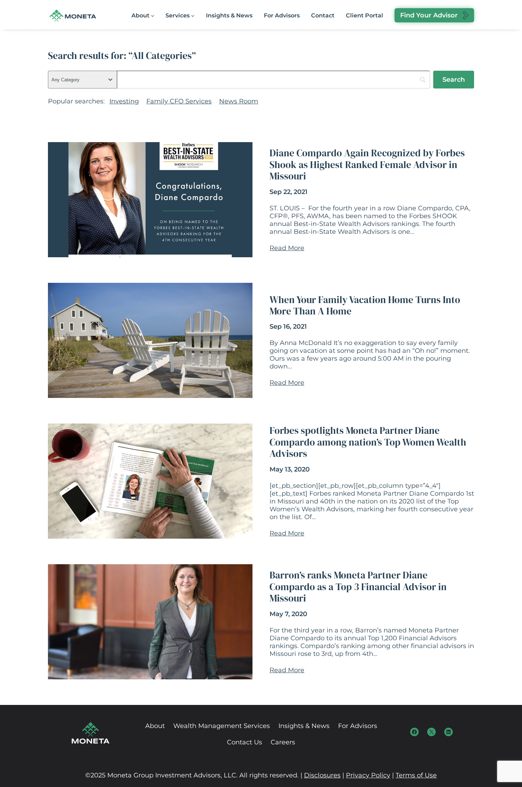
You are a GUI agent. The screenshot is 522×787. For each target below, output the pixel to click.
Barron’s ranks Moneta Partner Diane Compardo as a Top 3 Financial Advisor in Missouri (358, 587)
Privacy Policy (368, 775)
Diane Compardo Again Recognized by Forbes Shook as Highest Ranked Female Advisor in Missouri (367, 164)
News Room (238, 101)
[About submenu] (152, 15)
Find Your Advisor (429, 15)
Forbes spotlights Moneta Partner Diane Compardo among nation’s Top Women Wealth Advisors (368, 442)
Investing (124, 101)
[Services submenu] (193, 15)
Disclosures (322, 775)
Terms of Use (416, 775)
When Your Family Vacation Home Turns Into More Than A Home (365, 305)
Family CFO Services (179, 101)
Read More (287, 248)
